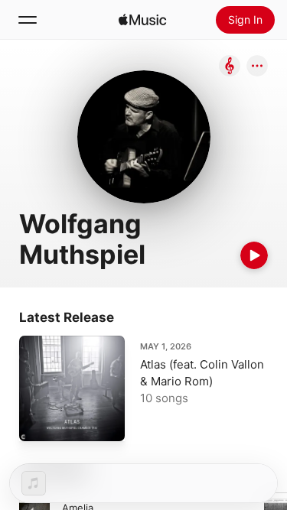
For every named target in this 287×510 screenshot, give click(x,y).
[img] (142, 20)
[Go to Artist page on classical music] (229, 67)
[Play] (254, 255)
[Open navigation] (27, 20)
